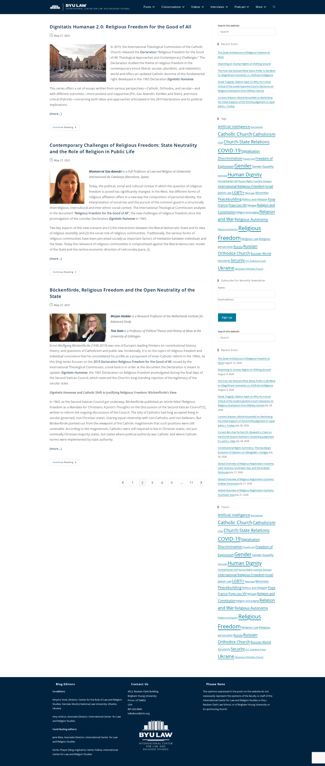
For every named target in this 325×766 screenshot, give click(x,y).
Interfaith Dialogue (262, 181)
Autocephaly (257, 127)
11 (191, 482)
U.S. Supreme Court (255, 260)
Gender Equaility (263, 166)
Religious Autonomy (251, 219)
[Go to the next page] (201, 482)
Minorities (262, 193)
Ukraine (226, 268)
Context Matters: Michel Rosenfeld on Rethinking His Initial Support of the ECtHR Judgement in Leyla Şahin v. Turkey (246, 102)
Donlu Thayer (60, 750)
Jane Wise (57, 737)
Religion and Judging (247, 212)
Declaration (148, 52)
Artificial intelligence (234, 126)
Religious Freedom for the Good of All (101, 213)
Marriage (250, 192)
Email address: (226, 299)
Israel (269, 186)
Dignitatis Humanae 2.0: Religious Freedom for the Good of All (120, 26)
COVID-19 (229, 150)
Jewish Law (225, 193)
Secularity (224, 260)
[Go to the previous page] (123, 482)
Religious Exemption (228, 229)
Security (238, 260)
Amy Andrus (59, 716)
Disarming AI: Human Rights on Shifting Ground (244, 63)
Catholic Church (235, 134)
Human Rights (245, 181)
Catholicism (264, 134)
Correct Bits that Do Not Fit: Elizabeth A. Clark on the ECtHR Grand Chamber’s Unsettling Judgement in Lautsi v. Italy (246, 436)
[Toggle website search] (274, 7)
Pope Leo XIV (238, 205)
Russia (238, 247)
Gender (243, 165)
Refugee (251, 205)
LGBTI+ (238, 192)
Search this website (228, 25)
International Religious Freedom (241, 186)
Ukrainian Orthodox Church (249, 268)
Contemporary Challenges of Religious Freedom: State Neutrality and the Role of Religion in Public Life (123, 148)
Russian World (261, 254)
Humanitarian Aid (228, 181)
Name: (221, 287)
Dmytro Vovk (59, 699)
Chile (220, 142)
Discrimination (230, 158)
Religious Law (249, 239)
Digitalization (250, 151)
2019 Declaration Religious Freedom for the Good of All (132, 362)
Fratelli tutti (249, 158)
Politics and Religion (254, 199)
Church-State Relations (247, 142)
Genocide (222, 175)
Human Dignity (245, 174)
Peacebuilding (229, 199)
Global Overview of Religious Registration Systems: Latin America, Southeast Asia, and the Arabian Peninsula (246, 468)
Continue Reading (66, 126)
